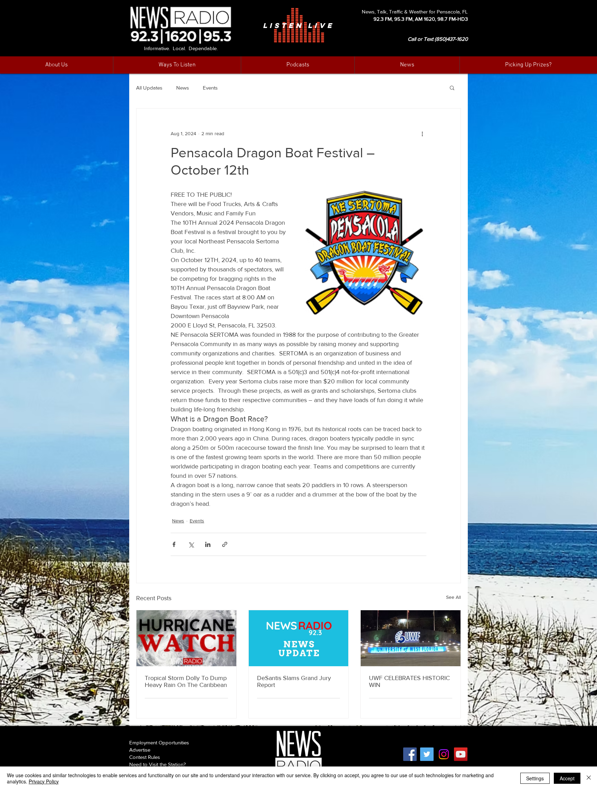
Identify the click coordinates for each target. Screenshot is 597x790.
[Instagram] (444, 754)
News (182, 88)
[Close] (589, 778)
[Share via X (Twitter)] (191, 544)
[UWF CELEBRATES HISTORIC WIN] (411, 638)
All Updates (149, 88)
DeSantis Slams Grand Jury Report (294, 681)
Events (210, 88)
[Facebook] (410, 754)
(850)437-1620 (451, 39)
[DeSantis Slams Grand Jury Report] (299, 638)
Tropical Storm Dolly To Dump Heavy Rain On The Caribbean (186, 681)
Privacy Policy (44, 781)
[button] (406, 65)
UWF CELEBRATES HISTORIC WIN (409, 681)
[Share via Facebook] (174, 544)
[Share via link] (224, 544)
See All (453, 597)
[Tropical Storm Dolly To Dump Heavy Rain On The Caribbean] (186, 638)
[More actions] (422, 133)
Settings (535, 778)
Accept (567, 778)
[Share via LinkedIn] (208, 544)
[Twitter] (427, 754)
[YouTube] (460, 754)
